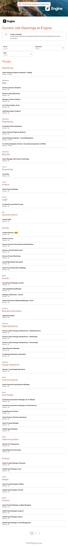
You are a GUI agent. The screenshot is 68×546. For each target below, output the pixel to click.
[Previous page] (28, 533)
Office (5, 53)
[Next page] (39, 533)
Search (5, 46)
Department (38, 46)
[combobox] (35, 49)
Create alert (13, 38)
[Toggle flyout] (63, 48)
